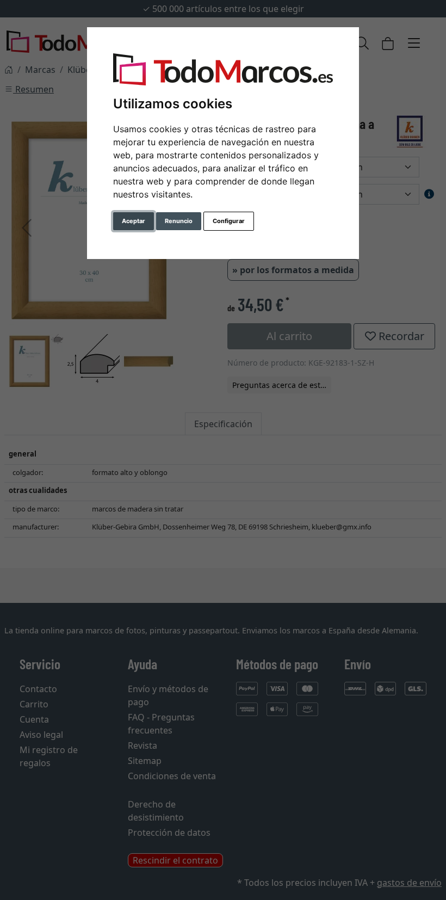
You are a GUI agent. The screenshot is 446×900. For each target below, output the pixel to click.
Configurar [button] (229, 221)
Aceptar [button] (133, 221)
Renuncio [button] (179, 221)
